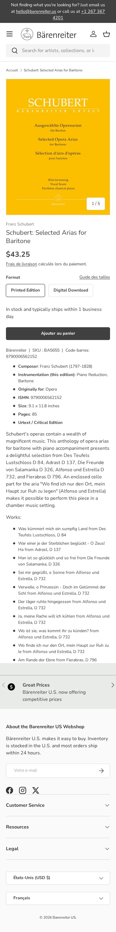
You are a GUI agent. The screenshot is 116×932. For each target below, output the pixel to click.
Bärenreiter (16, 350)
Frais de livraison (21, 264)
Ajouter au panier (58, 333)
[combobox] (58, 50)
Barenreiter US (64, 917)
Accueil (12, 70)
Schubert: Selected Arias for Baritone (53, 70)
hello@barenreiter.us (36, 11)
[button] (106, 33)
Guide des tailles (94, 277)
